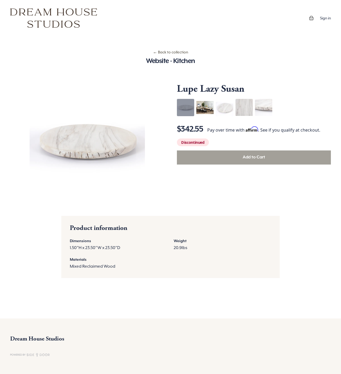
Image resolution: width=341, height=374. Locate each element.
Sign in (325, 18)
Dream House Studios (37, 339)
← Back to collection (170, 52)
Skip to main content (21, 5)
